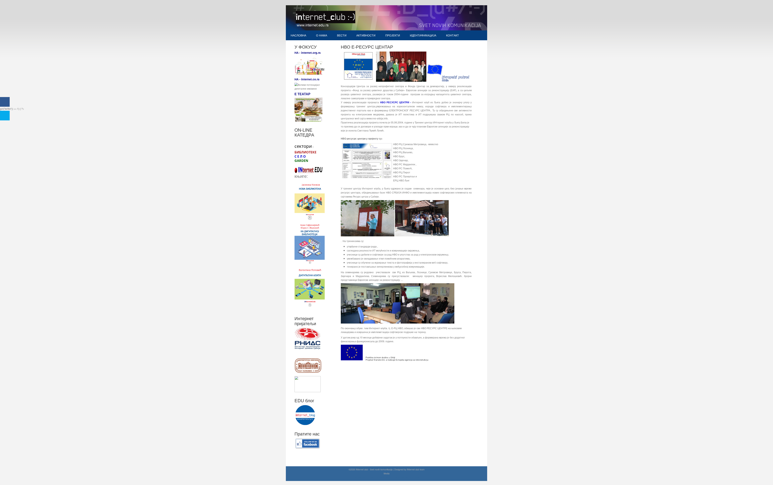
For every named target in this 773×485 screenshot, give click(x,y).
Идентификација (423, 35)
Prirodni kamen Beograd (408, 477)
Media (387, 473)
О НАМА (321, 35)
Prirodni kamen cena (363, 477)
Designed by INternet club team (409, 469)
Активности (365, 35)
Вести (341, 35)
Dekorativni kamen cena (385, 477)
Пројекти (392, 35)
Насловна (298, 35)
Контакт (452, 35)
